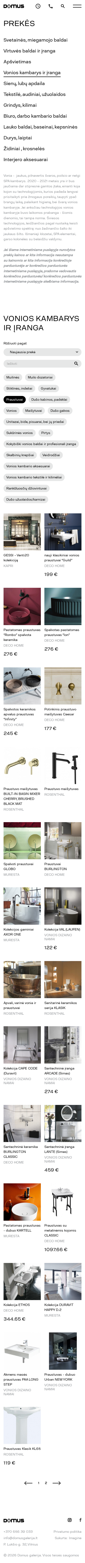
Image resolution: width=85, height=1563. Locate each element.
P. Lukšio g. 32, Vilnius (21, 1544)
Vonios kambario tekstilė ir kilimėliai (34, 477)
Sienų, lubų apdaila (24, 83)
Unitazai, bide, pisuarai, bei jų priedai (35, 422)
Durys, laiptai (18, 138)
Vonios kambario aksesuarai (28, 466)
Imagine (75, 1538)
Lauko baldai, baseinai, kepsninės (40, 127)
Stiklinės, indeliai (19, 388)
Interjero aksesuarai (26, 159)
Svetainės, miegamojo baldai (36, 40)
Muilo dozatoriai (40, 377)
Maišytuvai (33, 411)
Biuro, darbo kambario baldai (35, 116)
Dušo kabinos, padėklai (49, 400)
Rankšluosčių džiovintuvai (26, 488)
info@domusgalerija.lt (21, 1538)
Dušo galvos (60, 411)
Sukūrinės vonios (19, 433)
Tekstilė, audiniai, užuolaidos (35, 94)
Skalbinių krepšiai (20, 455)
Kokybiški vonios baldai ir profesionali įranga (41, 444)
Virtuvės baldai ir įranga (29, 51)
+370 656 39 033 (18, 1532)
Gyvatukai (48, 388)
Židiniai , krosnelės (24, 148)
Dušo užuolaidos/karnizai (25, 500)
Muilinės (12, 377)
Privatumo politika (67, 1532)
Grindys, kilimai (20, 105)
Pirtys (45, 433)
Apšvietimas (17, 61)
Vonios (11, 411)
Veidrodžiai (51, 455)
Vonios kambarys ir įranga (32, 72)
